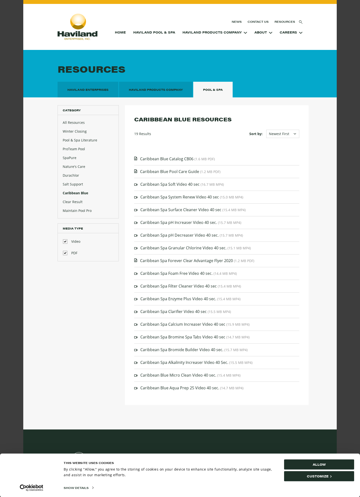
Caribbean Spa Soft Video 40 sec (182, 184)
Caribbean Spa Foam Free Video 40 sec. (188, 273)
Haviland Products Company (212, 32)
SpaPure (69, 157)
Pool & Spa (213, 89)
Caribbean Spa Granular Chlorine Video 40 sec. (195, 248)
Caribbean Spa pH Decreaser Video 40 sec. (191, 235)
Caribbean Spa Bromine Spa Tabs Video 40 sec (195, 337)
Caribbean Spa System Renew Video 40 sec (191, 197)
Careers (288, 32)
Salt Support (73, 184)
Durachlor (71, 175)
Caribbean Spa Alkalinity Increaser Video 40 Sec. (196, 362)
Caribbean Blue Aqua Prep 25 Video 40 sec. (191, 388)
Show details (76, 487)
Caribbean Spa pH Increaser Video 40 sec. (190, 222)
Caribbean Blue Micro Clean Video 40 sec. (190, 375)
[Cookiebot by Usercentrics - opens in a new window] (31, 487)
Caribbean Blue (75, 193)
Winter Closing (75, 131)
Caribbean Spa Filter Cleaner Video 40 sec (190, 286)
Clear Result (73, 201)
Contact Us (258, 21)
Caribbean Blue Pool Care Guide (180, 171)
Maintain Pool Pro (77, 210)
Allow (319, 464)
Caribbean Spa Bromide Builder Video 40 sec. (194, 349)
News (237, 21)
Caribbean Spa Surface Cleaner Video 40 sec (193, 209)
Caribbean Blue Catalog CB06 (177, 159)
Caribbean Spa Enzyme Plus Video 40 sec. (190, 298)
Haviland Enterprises (87, 89)
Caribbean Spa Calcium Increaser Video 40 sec (195, 324)
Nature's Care (74, 166)
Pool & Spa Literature (80, 140)
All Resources (74, 122)
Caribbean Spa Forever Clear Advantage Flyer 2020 (197, 260)
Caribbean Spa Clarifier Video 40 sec (185, 311)
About (260, 32)
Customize (318, 476)
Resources (285, 21)
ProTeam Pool (74, 149)
